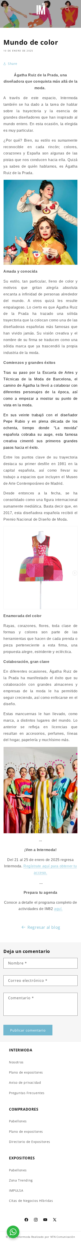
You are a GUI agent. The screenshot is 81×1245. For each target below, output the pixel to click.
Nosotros (16, 1062)
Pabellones (18, 1121)
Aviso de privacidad (25, 1082)
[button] (9, 9)
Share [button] (12, 63)
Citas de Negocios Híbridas (31, 1200)
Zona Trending (21, 1180)
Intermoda (23, 1236)
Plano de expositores (26, 1072)
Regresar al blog (43, 927)
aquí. (58, 909)
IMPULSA (16, 1190)
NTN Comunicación (62, 1236)
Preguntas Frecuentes (27, 1093)
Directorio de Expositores (29, 1142)
